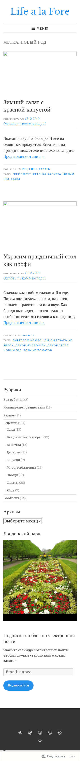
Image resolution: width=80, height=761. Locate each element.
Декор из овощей (30, 345)
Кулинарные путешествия (24, 407)
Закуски (13, 460)
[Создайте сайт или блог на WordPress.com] (40, 741)
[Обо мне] (49, 732)
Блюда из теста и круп (25, 437)
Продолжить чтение (24, 156)
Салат (15, 179)
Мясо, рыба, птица (21, 468)
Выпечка (14, 445)
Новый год (12, 350)
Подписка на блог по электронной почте (39, 638)
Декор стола (58, 345)
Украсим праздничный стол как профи (39, 260)
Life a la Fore (40, 11)
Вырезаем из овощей (30, 340)
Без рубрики (13, 400)
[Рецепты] (30, 732)
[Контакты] (59, 732)
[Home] (20, 732)
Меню (42, 28)
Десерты (14, 452)
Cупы (11, 430)
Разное (28, 335)
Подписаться (18, 685)
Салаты (45, 169)
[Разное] (40, 732)
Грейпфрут (21, 174)
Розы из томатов (37, 350)
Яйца (10, 490)
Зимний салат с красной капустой (26, 106)
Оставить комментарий (24, 124)
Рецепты (29, 169)
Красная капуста (47, 174)
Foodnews (11, 498)
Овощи (12, 475)
